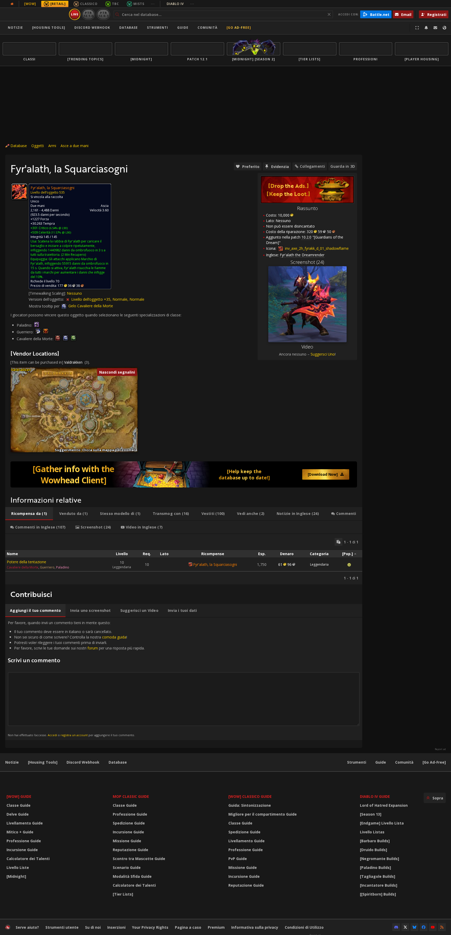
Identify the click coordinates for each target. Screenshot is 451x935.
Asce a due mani (74, 145)
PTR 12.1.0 (88, 14)
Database (128, 27)
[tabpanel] (183, 559)
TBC (115, 4)
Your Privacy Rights (150, 927)
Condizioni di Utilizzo (304, 927)
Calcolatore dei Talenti (28, 858)
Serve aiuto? (27, 927)
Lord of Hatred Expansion (384, 805)
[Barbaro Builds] (375, 840)
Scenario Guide (127, 867)
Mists (138, 4)
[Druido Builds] (373, 849)
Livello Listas (372, 831)
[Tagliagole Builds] (377, 876)
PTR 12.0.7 (103, 14)
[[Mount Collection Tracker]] (183, 474)
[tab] (29, 513)
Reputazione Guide (130, 849)
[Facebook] (424, 927)
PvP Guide (237, 858)
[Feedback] (435, 28)
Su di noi (93, 927)
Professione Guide (24, 840)
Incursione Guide (22, 849)
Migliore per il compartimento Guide (262, 814)
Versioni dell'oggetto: (47, 299)
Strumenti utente (62, 927)
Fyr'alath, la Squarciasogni (215, 564)
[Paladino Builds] (375, 867)
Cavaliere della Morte (22, 567)
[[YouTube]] (433, 927)
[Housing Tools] (42, 762)
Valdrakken (73, 362)
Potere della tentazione (26, 561)
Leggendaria (319, 564)
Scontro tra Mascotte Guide (139, 858)
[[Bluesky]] (414, 927)
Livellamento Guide (25, 823)
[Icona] (19, 192)
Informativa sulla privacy (254, 927)
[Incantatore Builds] (378, 885)
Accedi (52, 735)
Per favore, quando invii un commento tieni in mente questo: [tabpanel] (76, 678)
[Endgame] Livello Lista (382, 823)
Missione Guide (127, 840)
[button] (53, 391)
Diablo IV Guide (375, 796)
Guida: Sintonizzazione (249, 805)
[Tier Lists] (123, 894)
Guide (182, 27)
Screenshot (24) (307, 262)
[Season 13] (370, 814)
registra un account (74, 735)
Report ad (440, 749)
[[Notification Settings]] (426, 28)
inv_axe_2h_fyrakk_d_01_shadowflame (316, 248)
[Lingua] (444, 28)
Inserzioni (116, 927)
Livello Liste (18, 867)
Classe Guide (19, 805)
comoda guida (114, 637)
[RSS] (442, 927)
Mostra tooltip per (45, 305)
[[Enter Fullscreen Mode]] (417, 28)
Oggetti (37, 145)
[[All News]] (12, 4)
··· (153, 4)
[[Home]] (35, 14)
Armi (52, 145)
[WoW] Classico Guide (250, 796)
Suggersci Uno (323, 354)
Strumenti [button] (157, 27)
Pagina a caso (188, 927)
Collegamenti (312, 166)
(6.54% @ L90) (58, 228)
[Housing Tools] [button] (48, 27)
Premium (216, 927)
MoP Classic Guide (131, 796)
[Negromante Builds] (379, 858)
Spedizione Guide (129, 823)
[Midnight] (16, 876)
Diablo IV (180, 4)
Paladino (62, 567)
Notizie (15, 27)
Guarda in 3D (342, 166)
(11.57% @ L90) (60, 232)
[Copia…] (338, 542)
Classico (89, 4)
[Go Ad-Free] (239, 27)
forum (92, 648)
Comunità (207, 27)
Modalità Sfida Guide (132, 876)
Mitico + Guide (20, 831)
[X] (405, 927)
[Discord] (396, 927)
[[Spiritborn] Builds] (378, 894)
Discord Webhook (92, 27)
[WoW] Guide (19, 796)
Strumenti (356, 762)
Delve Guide (18, 814)
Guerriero (47, 567)
